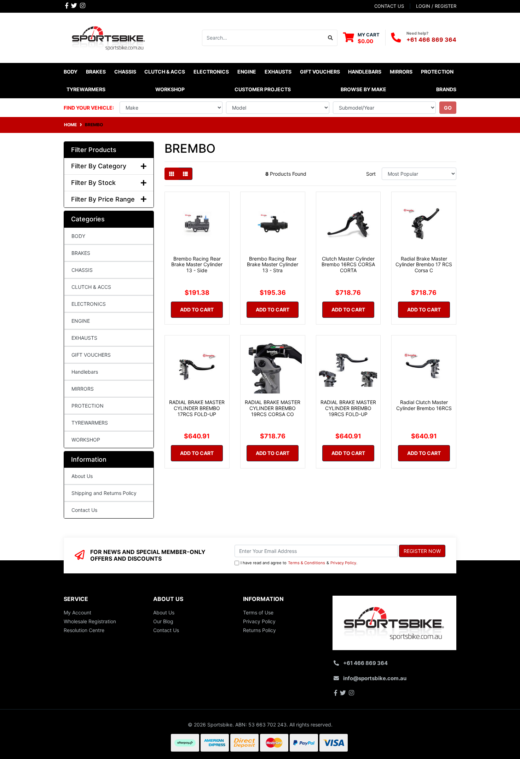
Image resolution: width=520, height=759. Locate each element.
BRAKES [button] (96, 72)
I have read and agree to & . (299, 562)
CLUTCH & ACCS (91, 287)
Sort (371, 174)
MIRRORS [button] (401, 72)
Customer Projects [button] (263, 89)
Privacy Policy (343, 562)
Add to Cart (197, 309)
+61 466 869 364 (431, 39)
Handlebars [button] (364, 72)
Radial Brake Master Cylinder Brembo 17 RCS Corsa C (423, 265)
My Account (77, 612)
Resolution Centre (84, 630)
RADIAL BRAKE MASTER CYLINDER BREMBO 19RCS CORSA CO (272, 408)
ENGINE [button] (246, 72)
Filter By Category (98, 166)
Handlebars (84, 372)
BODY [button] (70, 72)
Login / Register (436, 6)
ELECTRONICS (88, 304)
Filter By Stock (93, 182)
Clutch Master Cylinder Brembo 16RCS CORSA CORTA (348, 265)
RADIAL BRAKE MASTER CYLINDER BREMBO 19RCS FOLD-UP (348, 408)
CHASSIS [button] (125, 72)
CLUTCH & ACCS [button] (164, 72)
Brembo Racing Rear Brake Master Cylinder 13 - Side (197, 265)
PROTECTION (87, 406)
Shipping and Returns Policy (104, 493)
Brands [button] (446, 89)
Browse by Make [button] (363, 89)
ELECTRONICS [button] (211, 72)
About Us (82, 476)
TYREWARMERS (89, 423)
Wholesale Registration (90, 621)
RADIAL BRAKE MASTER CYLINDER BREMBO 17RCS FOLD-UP (197, 408)
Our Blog (163, 621)
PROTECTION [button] (437, 72)
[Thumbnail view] (171, 174)
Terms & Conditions (306, 562)
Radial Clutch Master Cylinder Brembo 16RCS (424, 405)
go (448, 108)
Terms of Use (258, 612)
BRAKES (80, 253)
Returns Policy (259, 630)
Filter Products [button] (93, 149)
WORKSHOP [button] (170, 89)
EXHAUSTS (84, 338)
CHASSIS (82, 270)
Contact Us (84, 510)
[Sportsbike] (109, 37)
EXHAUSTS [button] (278, 72)
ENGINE (80, 321)
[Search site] (330, 38)
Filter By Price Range (103, 199)
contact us (389, 6)
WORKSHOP (85, 440)
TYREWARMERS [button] (86, 89)
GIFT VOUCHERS (320, 72)
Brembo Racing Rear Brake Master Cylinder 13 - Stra (272, 265)
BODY (78, 236)
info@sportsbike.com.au (374, 678)
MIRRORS (82, 389)
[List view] (185, 174)
